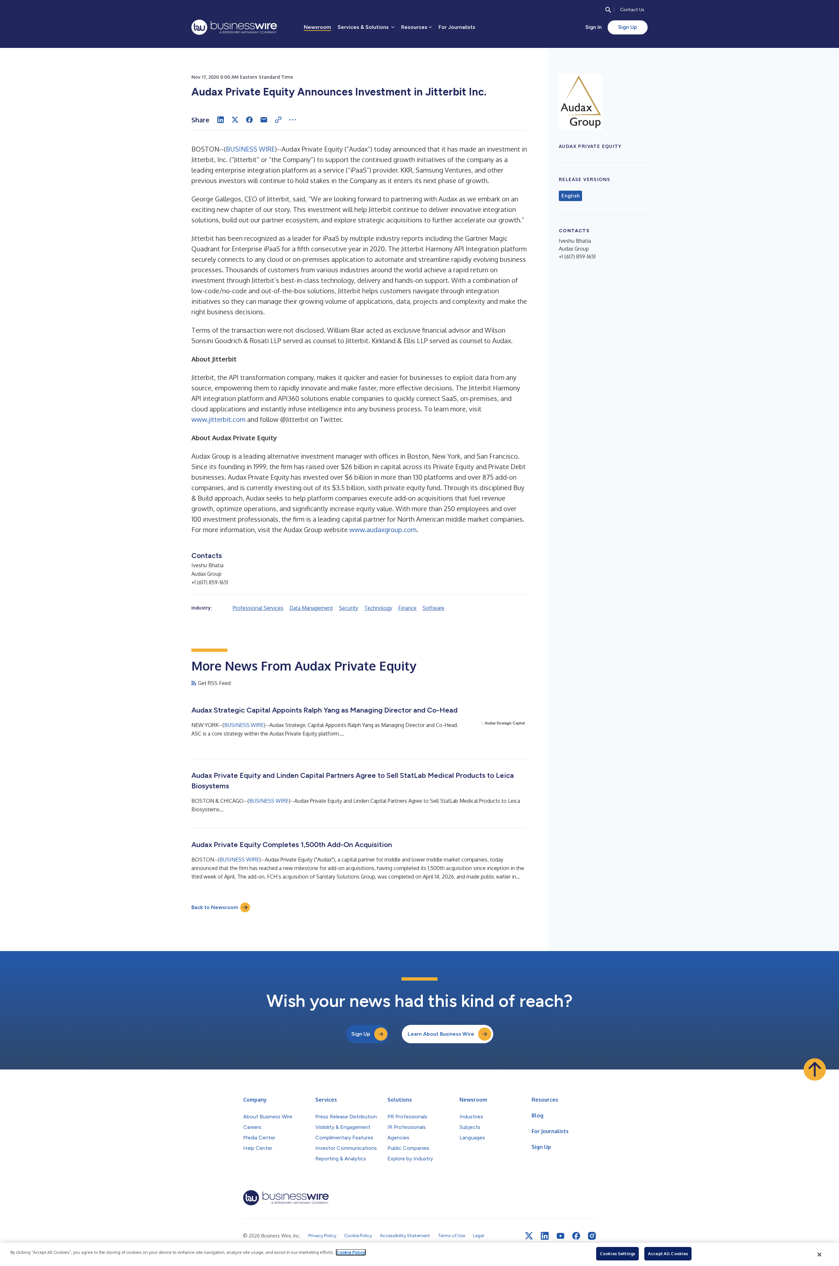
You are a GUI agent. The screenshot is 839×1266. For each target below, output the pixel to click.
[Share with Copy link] (278, 119)
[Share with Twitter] (235, 119)
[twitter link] (529, 1235)
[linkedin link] (545, 1236)
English (570, 196)
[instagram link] (592, 1236)
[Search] (608, 10)
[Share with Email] (264, 119)
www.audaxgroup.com (383, 529)
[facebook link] (576, 1236)
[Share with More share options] (292, 119)
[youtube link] (560, 1236)
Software (433, 608)
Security (348, 608)
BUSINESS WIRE (250, 149)
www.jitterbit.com (218, 419)
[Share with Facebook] (249, 119)
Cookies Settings (617, 1253)
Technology (378, 608)
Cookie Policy (351, 1252)
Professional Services (258, 608)
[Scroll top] (815, 1069)
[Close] (820, 1254)
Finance (407, 608)
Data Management (311, 608)
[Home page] (234, 27)
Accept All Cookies (668, 1253)
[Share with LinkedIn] (220, 119)
